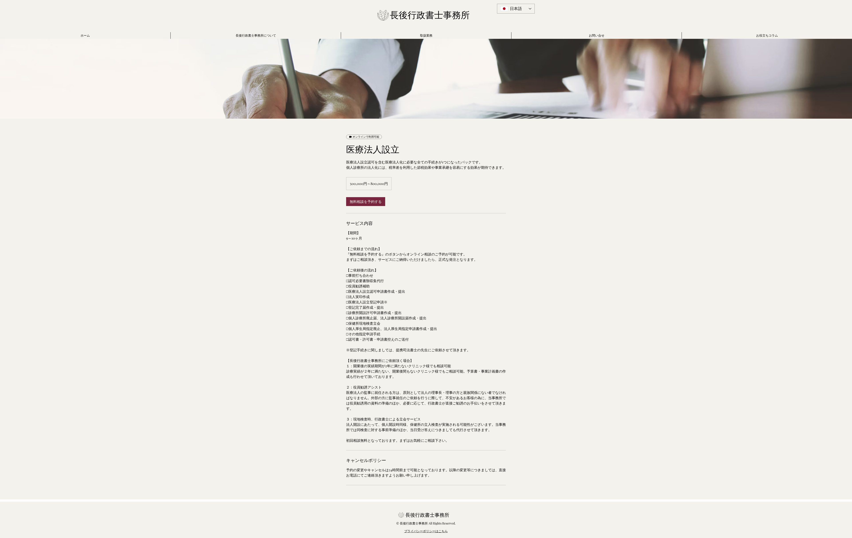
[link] (365, 201)
